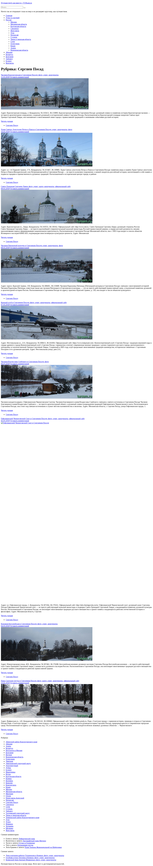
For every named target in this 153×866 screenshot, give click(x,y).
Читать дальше (7, 121)
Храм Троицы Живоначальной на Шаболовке (43, 847)
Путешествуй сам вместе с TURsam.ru (16, 3)
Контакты (10, 63)
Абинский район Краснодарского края (21, 742)
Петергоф (14, 35)
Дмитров (9, 761)
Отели (8, 796)
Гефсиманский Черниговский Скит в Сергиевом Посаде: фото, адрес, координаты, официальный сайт (43, 419)
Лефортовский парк (27, 839)
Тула (12, 33)
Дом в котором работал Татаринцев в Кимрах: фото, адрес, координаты (35, 855)
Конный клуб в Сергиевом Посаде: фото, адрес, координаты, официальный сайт (34, 302)
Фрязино (9, 824)
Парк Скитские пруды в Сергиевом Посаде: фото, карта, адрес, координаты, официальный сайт (40, 681)
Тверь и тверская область (21, 39)
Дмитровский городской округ (18, 763)
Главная (9, 16)
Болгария (9, 57)
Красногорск (11, 785)
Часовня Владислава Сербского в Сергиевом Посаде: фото (25, 362)
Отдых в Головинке (27, 843)
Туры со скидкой (12, 18)
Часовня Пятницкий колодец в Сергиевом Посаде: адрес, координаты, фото (32, 246)
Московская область (19, 24)
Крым (13, 46)
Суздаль (14, 37)
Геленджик (15, 44)
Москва (14, 22)
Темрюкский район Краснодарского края (22, 817)
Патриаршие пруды (25, 845)
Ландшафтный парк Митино (34, 841)
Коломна (9, 781)
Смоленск (15, 29)
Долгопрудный (12, 766)
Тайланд (9, 59)
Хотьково (9, 826)
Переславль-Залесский (15, 798)
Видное (9, 755)
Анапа (13, 48)
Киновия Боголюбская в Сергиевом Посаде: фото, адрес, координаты (29, 624)
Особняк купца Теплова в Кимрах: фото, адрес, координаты (30, 858)
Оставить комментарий (19, 77)
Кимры (9, 779)
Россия (8, 20)
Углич (8, 822)
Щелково (9, 828)
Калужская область (18, 26)
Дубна (8, 768)
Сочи (13, 41)
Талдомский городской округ (18, 813)
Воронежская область (19, 50)
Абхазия (9, 52)
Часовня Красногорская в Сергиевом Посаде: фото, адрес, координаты (30, 75)
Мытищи (9, 794)
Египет (9, 61)
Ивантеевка (10, 772)
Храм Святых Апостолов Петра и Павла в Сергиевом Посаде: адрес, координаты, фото (36, 129)
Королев (9, 783)
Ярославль (15, 31)
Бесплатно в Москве (14, 750)
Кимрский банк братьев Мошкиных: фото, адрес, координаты (31, 860)
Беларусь (9, 54)
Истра (8, 774)
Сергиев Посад (12, 125)
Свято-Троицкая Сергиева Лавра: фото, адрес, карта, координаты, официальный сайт (36, 186)
